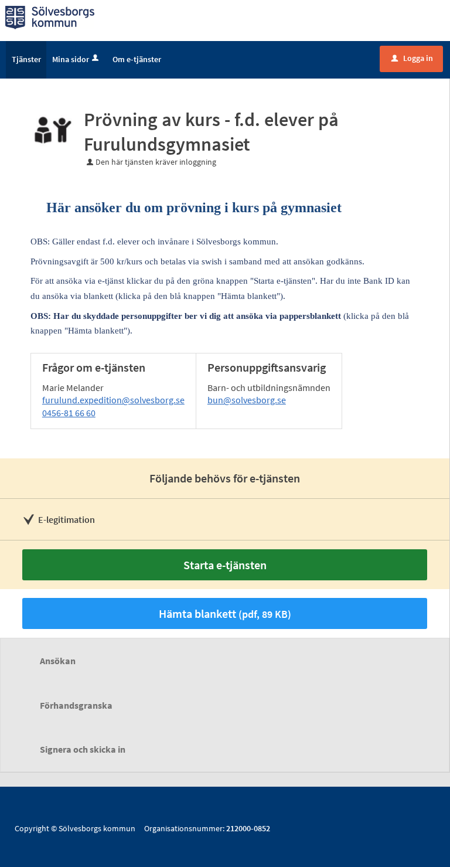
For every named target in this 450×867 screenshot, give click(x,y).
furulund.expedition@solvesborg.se (113, 400)
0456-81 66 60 (69, 413)
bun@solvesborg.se (246, 400)
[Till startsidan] (49, 16)
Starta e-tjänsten (225, 564)
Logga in (412, 58)
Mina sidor (70, 59)
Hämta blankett (225, 613)
